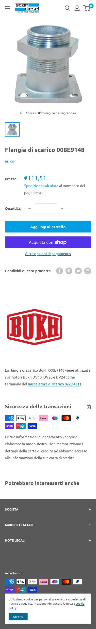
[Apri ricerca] (67, 8)
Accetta (18, 616)
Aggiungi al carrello (48, 226)
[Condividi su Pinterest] (68, 270)
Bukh (9, 161)
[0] (87, 8)
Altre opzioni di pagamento (48, 253)
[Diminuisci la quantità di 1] (29, 208)
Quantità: (13, 208)
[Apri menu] (7, 8)
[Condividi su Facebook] (59, 270)
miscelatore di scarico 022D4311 (54, 383)
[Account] (77, 8)
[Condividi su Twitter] (78, 270)
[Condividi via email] (87, 270)
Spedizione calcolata (41, 185)
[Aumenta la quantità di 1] (62, 208)
